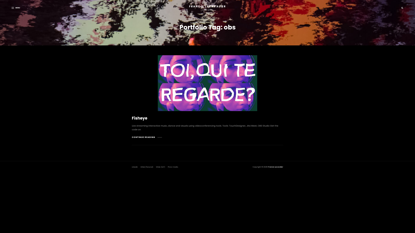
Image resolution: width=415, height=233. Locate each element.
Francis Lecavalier (207, 6)
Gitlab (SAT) (160, 167)
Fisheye (139, 118)
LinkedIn (135, 167)
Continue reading (147, 137)
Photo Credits (173, 167)
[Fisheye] (207, 83)
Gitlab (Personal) (146, 167)
